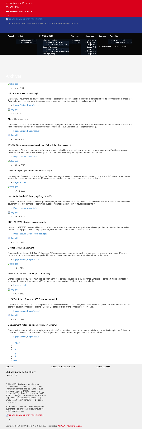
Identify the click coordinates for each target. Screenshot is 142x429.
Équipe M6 (91, 43)
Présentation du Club (29, 40)
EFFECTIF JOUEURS (55, 43)
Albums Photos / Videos (122, 43)
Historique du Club (28, 43)
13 (14, 356)
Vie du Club (32, 157)
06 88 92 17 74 (12, 7)
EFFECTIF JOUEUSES (56, 49)
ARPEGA (61, 426)
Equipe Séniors (19, 105)
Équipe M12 (91, 49)
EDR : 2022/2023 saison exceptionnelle (27, 222)
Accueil (11, 36)
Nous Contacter (121, 47)
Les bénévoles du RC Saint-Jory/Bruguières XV (30, 196)
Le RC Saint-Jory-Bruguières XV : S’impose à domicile (33, 299)
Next (15, 361)
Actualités (114, 36)
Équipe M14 (91, 51)
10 (14, 349)
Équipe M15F (92, 54)
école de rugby (89, 36)
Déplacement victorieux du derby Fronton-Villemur (32, 325)
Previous (17, 343)
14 (14, 358)
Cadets (77, 40)
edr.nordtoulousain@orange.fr (19, 3)
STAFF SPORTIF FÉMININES (58, 51)
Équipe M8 (91, 45)
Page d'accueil (33, 105)
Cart (8, 15)
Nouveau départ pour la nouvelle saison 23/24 (30, 170)
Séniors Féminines (50, 47)
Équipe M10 (91, 47)
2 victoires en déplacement (21, 247)
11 (14, 352)
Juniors (77, 43)
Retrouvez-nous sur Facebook (19, 11)
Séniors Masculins (50, 40)
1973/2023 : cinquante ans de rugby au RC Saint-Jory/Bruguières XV (39, 145)
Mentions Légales (74, 426)
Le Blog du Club (119, 40)
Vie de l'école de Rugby (37, 234)
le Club (20, 36)
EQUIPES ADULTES (46, 36)
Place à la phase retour (19, 119)
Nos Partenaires (105, 47)
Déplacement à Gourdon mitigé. (23, 93)
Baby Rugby (91, 40)
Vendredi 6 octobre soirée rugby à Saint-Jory (29, 273)
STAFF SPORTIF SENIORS (57, 45)
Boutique (102, 36)
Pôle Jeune (75, 36)
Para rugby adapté (50, 54)
